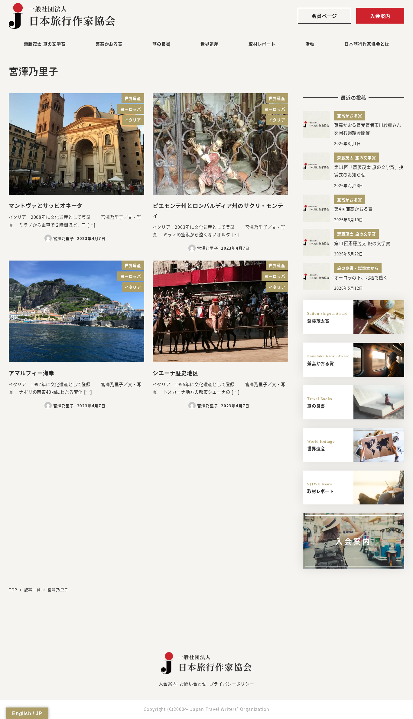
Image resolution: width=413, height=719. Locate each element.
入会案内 (380, 15)
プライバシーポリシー (232, 684)
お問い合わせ (193, 684)
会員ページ (324, 15)
